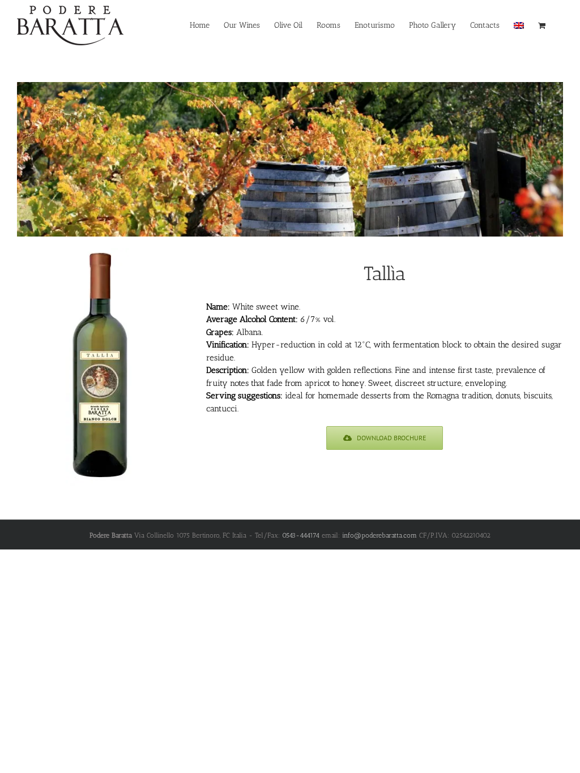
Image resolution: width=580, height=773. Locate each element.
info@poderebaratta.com (379, 535)
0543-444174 (300, 535)
